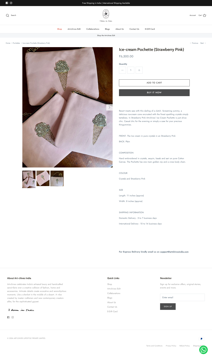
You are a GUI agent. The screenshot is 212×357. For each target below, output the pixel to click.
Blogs (107, 29)
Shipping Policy (199, 345)
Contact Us (134, 29)
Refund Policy (185, 345)
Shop (59, 29)
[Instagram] (11, 3)
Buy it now (154, 92)
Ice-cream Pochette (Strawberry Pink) (36, 43)
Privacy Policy (171, 345)
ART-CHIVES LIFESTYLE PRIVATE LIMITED (29, 338)
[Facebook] (7, 3)
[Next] (109, 107)
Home (8, 43)
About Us (120, 29)
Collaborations (92, 29)
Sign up (168, 306)
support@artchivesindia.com (174, 251)
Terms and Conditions (154, 345)
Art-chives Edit (74, 29)
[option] (67, 107)
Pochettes (16, 43)
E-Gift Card (150, 29)
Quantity (123, 64)
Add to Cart (154, 82)
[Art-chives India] (106, 15)
